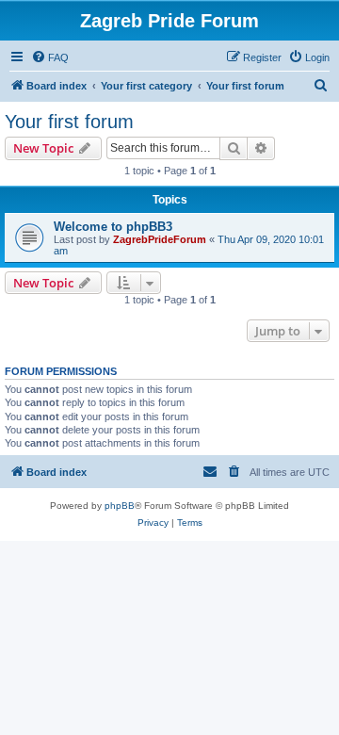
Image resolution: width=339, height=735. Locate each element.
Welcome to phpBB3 (113, 227)
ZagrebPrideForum (159, 239)
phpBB (120, 505)
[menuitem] (50, 57)
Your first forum (69, 121)
